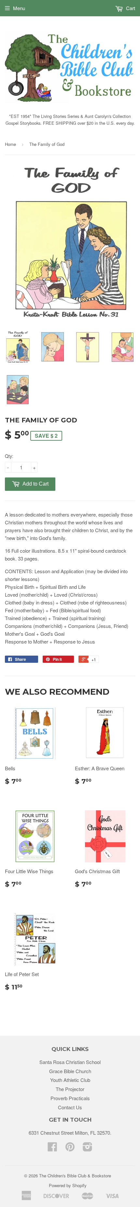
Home (10, 144)
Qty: (9, 456)
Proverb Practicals (70, 1098)
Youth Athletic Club (70, 1079)
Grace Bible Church (70, 1071)
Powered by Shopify (68, 1185)
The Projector (70, 1089)
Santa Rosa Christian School (70, 1061)
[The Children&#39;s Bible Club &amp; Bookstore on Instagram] (87, 1148)
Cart (130, 8)
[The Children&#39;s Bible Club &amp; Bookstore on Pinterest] (70, 1148)
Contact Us (70, 1107)
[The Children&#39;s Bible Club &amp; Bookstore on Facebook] (52, 1148)
